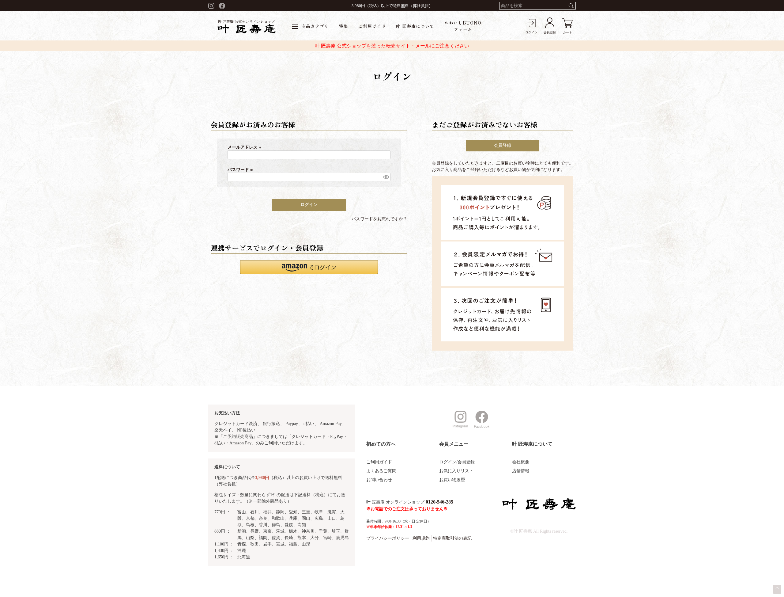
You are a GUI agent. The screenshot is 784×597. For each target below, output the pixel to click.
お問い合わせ (379, 479)
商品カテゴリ (315, 26)
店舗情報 (520, 471)
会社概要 (520, 462)
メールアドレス (245, 147)
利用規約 (421, 538)
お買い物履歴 (452, 479)
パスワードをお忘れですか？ (379, 219)
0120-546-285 (439, 501)
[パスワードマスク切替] (386, 177)
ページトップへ (777, 589)
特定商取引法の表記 (452, 538)
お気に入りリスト (456, 471)
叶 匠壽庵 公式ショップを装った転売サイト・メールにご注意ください (392, 45)
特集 (343, 26)
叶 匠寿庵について (415, 26)
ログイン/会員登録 (457, 462)
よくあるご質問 (381, 471)
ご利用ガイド (372, 26)
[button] (309, 267)
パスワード (241, 169)
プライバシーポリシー (387, 538)
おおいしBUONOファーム (462, 26)
